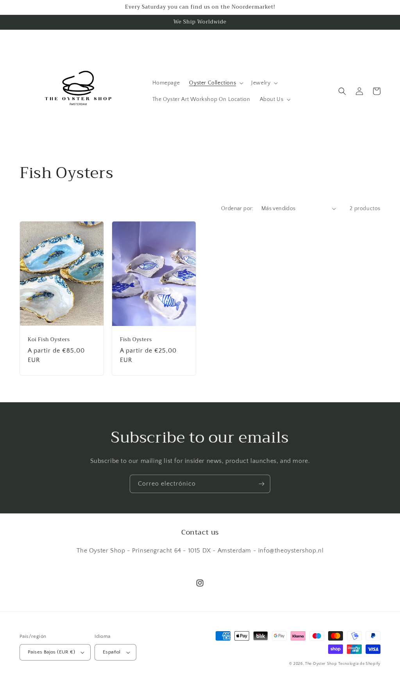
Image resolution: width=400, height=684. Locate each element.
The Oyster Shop (321, 664)
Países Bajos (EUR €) (51, 652)
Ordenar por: (237, 208)
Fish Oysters (136, 340)
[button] (215, 83)
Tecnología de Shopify (359, 664)
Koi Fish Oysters (49, 340)
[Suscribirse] (261, 484)
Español (112, 652)
